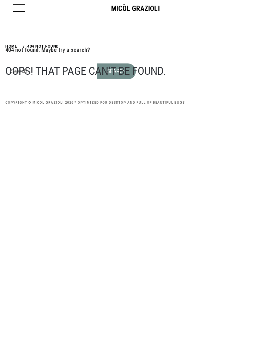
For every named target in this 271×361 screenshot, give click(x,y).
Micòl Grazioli (135, 8)
